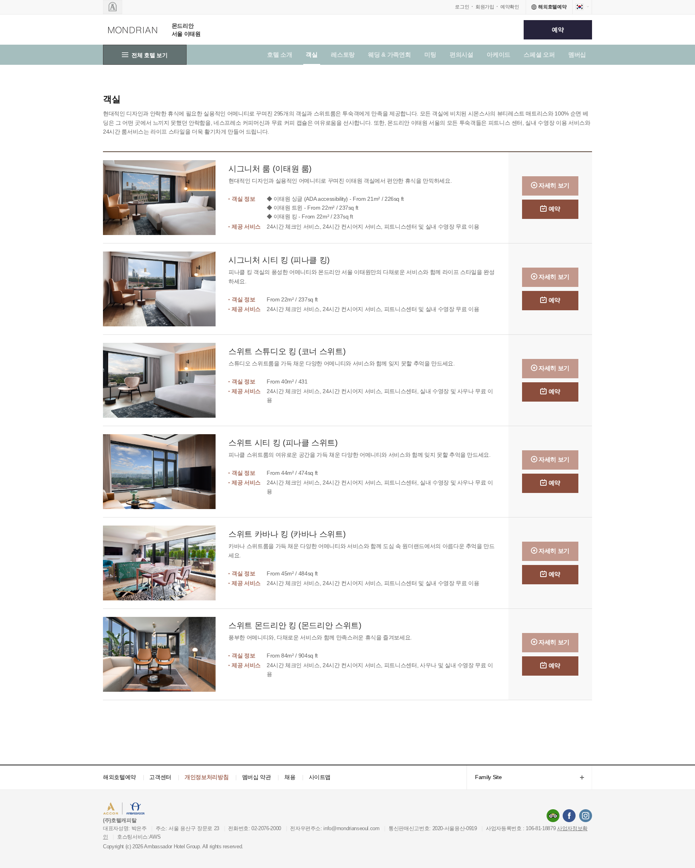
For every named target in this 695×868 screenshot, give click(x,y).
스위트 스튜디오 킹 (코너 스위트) (286, 351)
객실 (311, 54)
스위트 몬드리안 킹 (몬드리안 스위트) (295, 625)
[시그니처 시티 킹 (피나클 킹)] (165, 288)
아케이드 (498, 54)
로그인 (462, 7)
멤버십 (577, 54)
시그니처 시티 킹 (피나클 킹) (279, 260)
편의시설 (461, 54)
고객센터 (160, 777)
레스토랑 (343, 54)
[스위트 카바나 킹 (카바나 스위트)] (165, 563)
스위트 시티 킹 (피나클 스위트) (283, 442)
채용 (289, 777)
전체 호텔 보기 (149, 55)
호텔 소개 (279, 54)
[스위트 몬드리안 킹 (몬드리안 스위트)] (165, 654)
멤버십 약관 (256, 777)
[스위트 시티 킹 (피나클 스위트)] (165, 471)
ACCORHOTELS (127, 809)
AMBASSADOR (171, 809)
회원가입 (484, 7)
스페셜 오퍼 (539, 54)
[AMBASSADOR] (112, 7)
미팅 (430, 54)
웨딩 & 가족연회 (389, 54)
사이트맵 (320, 777)
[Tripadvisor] (553, 815)
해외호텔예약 (119, 777)
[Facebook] (569, 815)
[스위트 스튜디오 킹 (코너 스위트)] (165, 380)
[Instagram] (585, 815)
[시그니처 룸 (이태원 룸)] (165, 197)
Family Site (484, 777)
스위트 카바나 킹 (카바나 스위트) (286, 534)
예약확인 (509, 7)
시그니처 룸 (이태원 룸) (270, 168)
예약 (557, 29)
